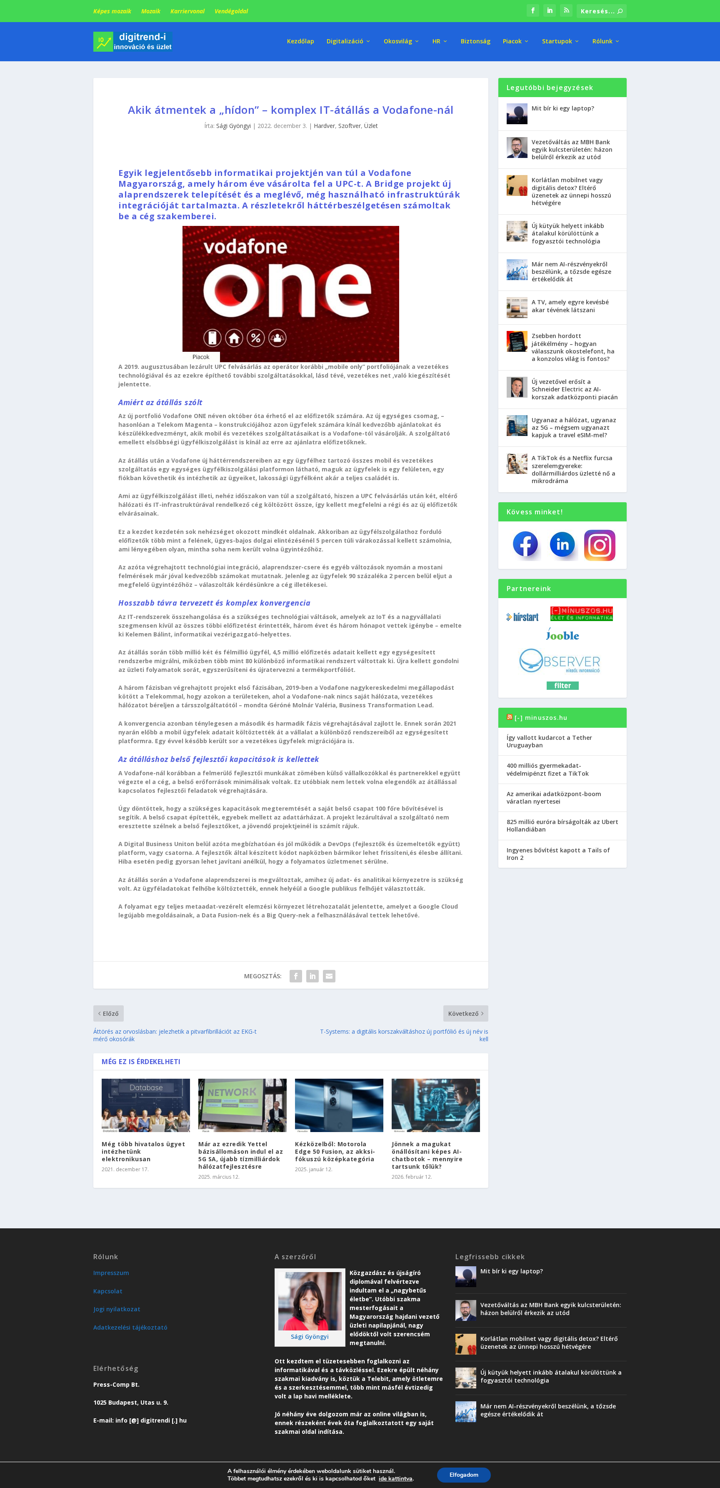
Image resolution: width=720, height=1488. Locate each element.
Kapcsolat (107, 1291)
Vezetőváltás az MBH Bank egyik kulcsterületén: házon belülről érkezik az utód (572, 149)
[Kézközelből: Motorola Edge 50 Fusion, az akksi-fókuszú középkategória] (339, 1105)
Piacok (512, 41)
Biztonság (475, 41)
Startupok (557, 41)
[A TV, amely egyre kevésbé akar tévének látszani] (517, 307)
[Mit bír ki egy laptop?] (517, 113)
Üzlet (371, 126)
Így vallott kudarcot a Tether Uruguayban (549, 741)
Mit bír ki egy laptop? (563, 108)
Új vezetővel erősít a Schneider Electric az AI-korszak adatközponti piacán (575, 389)
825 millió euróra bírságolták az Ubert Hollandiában (562, 825)
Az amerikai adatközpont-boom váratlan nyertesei (554, 797)
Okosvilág (398, 41)
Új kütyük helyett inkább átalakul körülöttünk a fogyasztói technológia (568, 233)
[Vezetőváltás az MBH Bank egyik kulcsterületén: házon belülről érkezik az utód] (517, 147)
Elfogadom (464, 1475)
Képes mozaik (112, 11)
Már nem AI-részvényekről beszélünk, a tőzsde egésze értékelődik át (571, 271)
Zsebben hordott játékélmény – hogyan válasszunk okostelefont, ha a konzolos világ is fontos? (573, 347)
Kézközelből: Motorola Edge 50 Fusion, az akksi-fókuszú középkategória (335, 1151)
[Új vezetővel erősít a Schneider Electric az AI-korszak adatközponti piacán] (517, 387)
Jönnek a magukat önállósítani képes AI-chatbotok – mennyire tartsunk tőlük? (427, 1155)
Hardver (324, 126)
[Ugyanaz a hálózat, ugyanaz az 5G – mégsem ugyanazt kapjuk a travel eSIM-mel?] (517, 425)
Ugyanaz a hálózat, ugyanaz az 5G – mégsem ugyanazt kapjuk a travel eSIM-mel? (574, 427)
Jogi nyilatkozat (116, 1309)
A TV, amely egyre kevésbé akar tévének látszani (570, 305)
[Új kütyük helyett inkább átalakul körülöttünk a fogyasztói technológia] (517, 231)
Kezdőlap (300, 41)
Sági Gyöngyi (233, 126)
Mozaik (150, 11)
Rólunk (602, 41)
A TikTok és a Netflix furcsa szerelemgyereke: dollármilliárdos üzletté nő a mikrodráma (573, 469)
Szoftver (349, 126)
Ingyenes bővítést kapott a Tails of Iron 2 (558, 854)
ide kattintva (395, 1479)
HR (436, 41)
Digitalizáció (345, 41)
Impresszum (111, 1273)
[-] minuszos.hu (541, 717)
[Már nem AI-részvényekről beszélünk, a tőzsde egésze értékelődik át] (517, 269)
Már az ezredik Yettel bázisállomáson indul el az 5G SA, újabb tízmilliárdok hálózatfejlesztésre (240, 1155)
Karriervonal (187, 11)
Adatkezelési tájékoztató (130, 1327)
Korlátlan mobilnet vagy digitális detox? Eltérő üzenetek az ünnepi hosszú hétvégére (571, 191)
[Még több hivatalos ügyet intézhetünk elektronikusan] (146, 1105)
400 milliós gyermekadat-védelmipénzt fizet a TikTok (548, 769)
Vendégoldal (231, 11)
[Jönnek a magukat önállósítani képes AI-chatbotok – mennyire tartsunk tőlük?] (436, 1105)
